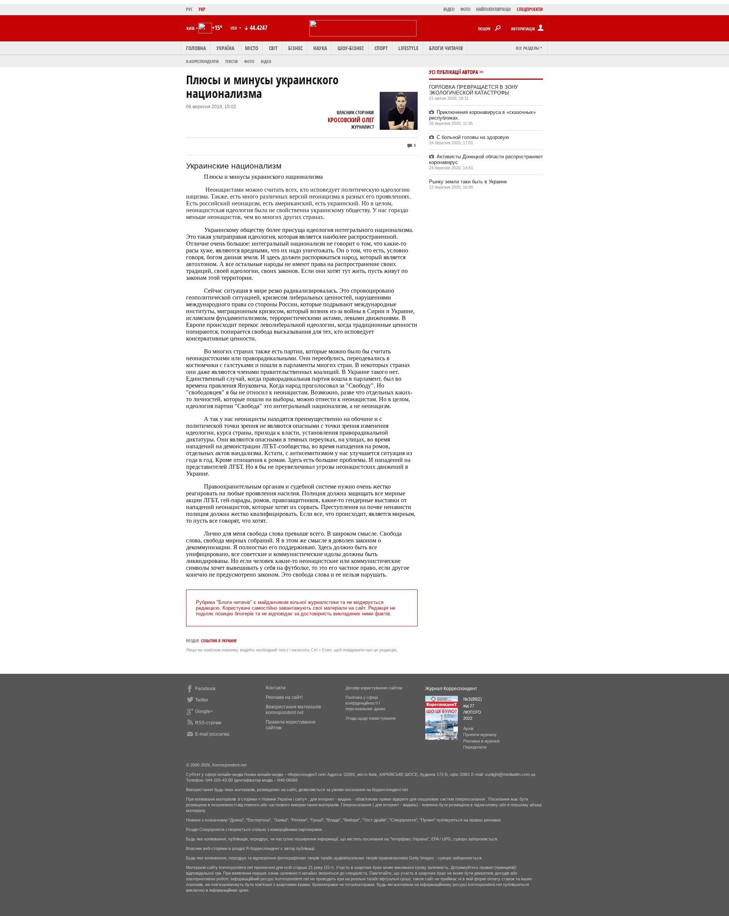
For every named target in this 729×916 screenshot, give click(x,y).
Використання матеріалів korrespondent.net (293, 709)
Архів (468, 728)
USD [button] (234, 28)
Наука (320, 48)
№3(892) (472, 699)
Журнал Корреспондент (451, 688)
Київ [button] (190, 28)
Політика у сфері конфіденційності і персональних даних (365, 703)
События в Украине (219, 640)
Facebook (205, 688)
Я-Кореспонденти (202, 61)
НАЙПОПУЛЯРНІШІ (493, 9)
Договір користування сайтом (374, 688)
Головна (196, 48)
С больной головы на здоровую (473, 137)
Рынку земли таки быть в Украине (468, 181)
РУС (189, 9)
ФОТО (465, 9)
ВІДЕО (448, 9)
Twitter (201, 700)
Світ (273, 48)
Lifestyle (408, 48)
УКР (202, 9)
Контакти (276, 688)
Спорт (381, 48)
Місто (251, 48)
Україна (225, 48)
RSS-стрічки (208, 722)
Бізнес (295, 48)
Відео (266, 61)
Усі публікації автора (453, 72)
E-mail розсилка (212, 734)
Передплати (474, 747)
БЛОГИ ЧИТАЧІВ (446, 48)
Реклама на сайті (284, 697)
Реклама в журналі (481, 741)
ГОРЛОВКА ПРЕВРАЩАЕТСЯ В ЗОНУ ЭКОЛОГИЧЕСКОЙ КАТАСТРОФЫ (473, 90)
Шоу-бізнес (351, 48)
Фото (249, 61)
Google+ (204, 711)
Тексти (231, 61)
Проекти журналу (480, 734)
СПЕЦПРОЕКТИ (530, 9)
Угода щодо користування (371, 718)
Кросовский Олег (351, 120)
